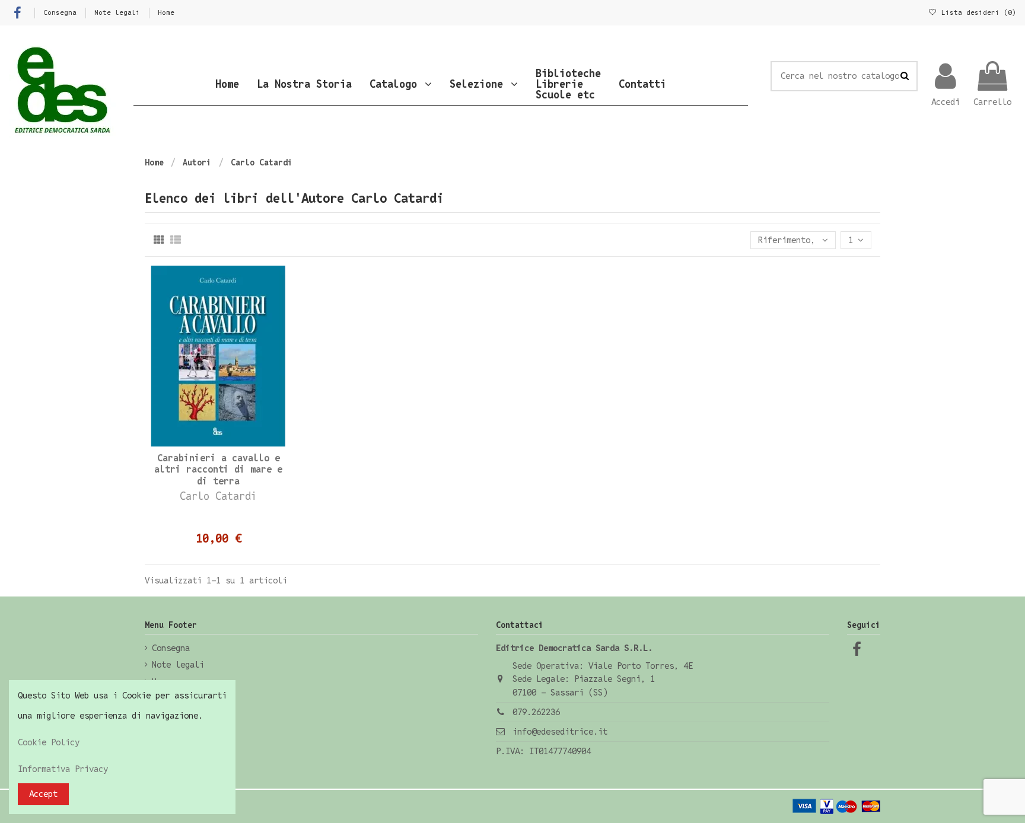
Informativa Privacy (63, 768)
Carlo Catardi (218, 496)
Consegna (62, 12)
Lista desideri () (976, 12)
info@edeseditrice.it (559, 731)
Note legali (119, 12)
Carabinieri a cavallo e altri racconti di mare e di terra (218, 469)
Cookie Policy (48, 742)
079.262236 (536, 711)
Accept (43, 793)
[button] (401, 84)
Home (166, 12)
